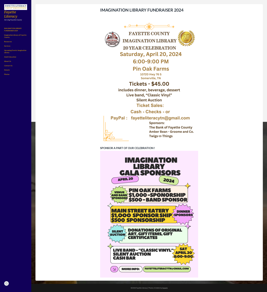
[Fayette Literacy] (15, 7)
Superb (165, 288)
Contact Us (8, 66)
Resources (8, 41)
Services (7, 46)
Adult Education (10, 57)
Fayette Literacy (10, 14)
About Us (7, 61)
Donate (7, 70)
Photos (6, 74)
